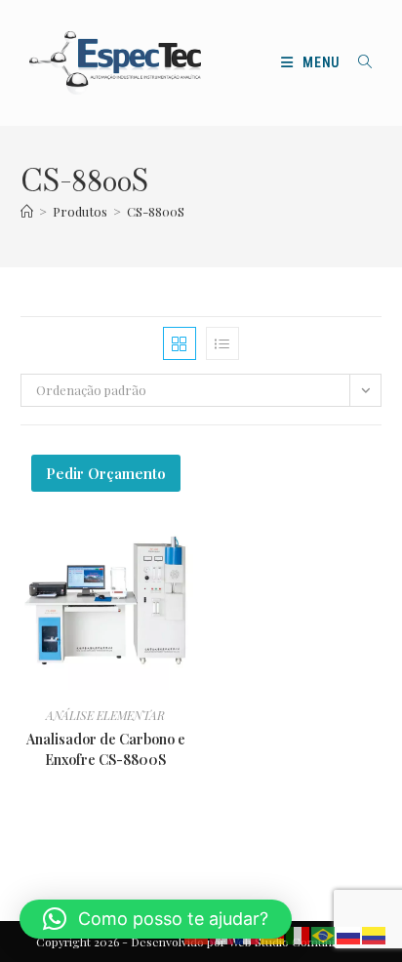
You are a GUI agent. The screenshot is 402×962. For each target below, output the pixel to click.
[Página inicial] (26, 211)
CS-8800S (155, 211)
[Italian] (298, 933)
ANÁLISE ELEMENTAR (105, 715)
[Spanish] (374, 933)
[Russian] (349, 933)
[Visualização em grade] (179, 343)
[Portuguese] (324, 933)
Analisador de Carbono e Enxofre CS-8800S (105, 749)
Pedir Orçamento (106, 473)
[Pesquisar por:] (358, 62)
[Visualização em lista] (222, 343)
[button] (156, 919)
